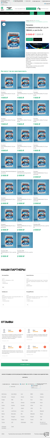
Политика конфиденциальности (41, 433)
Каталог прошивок (4, 13)
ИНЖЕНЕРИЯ (9, 8)
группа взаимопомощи (4, 4)
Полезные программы (18, 13)
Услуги (11, 13)
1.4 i (34, 20)
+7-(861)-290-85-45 (46, 1)
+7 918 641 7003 (29, 301)
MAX (3, 287)
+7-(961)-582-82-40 (15, 384)
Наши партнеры (41, 13)
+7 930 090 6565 (5, 301)
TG (3, 304)
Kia (30, 20)
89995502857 (29, 285)
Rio (32, 20)
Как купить (27, 13)
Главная (27, 20)
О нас (35, 13)
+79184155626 (5, 283)
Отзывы (32, 13)
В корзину (29, 39)
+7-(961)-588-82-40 (36, 1)
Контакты (47, 13)
